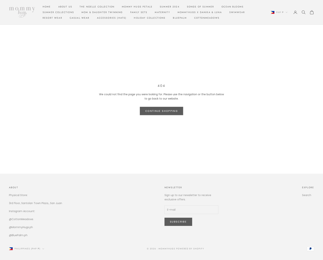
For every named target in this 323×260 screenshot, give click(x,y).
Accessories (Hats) (112, 18)
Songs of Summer (200, 6)
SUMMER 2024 (169, 6)
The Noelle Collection (97, 6)
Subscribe (178, 221)
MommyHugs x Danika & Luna (200, 12)
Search (306, 195)
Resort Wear (52, 18)
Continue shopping (161, 111)
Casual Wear (80, 18)
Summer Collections (58, 12)
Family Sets (138, 12)
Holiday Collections (149, 18)
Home (47, 6)
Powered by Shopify (190, 248)
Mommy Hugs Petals (137, 6)
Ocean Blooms (233, 6)
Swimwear (237, 12)
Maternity (162, 12)
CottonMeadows (206, 18)
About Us (65, 6)
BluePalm (180, 18)
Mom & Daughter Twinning (102, 12)
